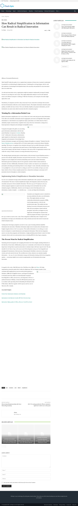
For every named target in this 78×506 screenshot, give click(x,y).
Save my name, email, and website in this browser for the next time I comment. (19, 482)
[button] (75, 11)
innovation (11, 387)
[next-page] (5, 446)
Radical (19, 387)
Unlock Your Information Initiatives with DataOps (13, 293)
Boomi (38, 267)
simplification (24, 387)
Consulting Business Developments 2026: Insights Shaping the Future (42, 441)
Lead (15, 387)
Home (3, 16)
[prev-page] (3, 446)
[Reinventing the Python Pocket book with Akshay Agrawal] (26, 434)
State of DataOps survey (7, 143)
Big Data (7, 16)
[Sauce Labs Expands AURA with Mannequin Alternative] (10, 434)
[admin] (7, 413)
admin (4, 30)
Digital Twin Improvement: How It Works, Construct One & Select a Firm (68, 52)
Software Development (9, 439)
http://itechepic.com (17, 414)
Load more (64, 66)
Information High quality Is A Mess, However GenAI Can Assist (17, 302)
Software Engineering (26, 439)
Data (7, 387)
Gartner (18, 133)
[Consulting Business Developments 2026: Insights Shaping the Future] (42, 434)
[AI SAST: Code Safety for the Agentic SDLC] (56, 60)
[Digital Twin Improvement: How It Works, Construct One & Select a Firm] (56, 51)
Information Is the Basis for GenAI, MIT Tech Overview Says (16, 298)
